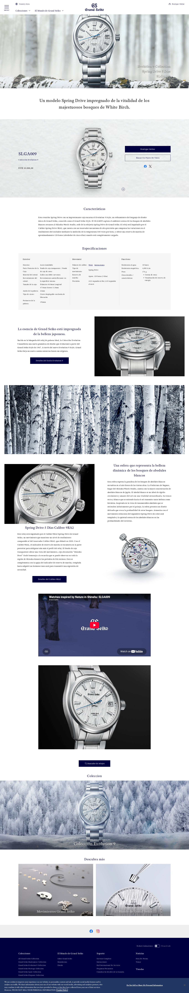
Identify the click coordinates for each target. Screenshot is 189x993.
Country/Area (24, 4)
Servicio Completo (104, 959)
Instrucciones (99, 265)
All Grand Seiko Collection (28, 959)
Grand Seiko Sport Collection (29, 972)
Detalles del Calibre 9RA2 (49, 579)
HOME (20, 17)
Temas (138, 962)
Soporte (101, 953)
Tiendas (140, 969)
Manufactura (62, 962)
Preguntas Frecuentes (105, 969)
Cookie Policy (62, 990)
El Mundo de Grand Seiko (48, 10)
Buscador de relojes (95, 763)
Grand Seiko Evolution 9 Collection (32, 965)
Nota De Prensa (142, 959)
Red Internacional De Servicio (108, 965)
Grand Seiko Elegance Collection (31, 975)
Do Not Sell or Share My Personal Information (145, 985)
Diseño (60, 965)
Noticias (140, 953)
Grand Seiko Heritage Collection (31, 969)
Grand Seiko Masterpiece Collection (32, 962)
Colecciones (21, 10)
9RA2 (91, 265)
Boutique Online (178, 4)
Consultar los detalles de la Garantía (110, 972)
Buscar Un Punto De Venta (148, 158)
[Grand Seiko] (94, 7)
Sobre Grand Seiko (65, 959)
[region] (94, 985)
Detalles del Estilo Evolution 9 (49, 360)
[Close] (185, 985)
